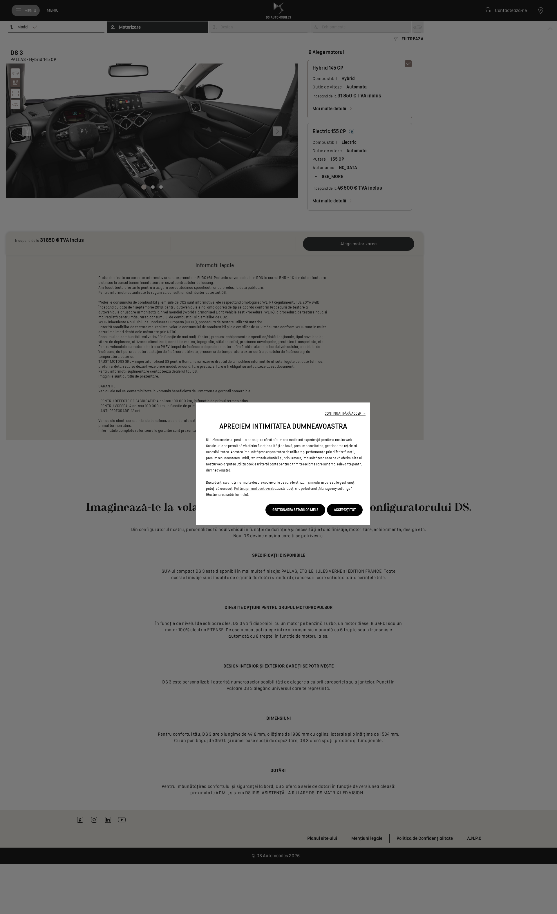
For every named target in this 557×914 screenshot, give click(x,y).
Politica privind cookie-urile (254, 489)
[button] (345, 414)
